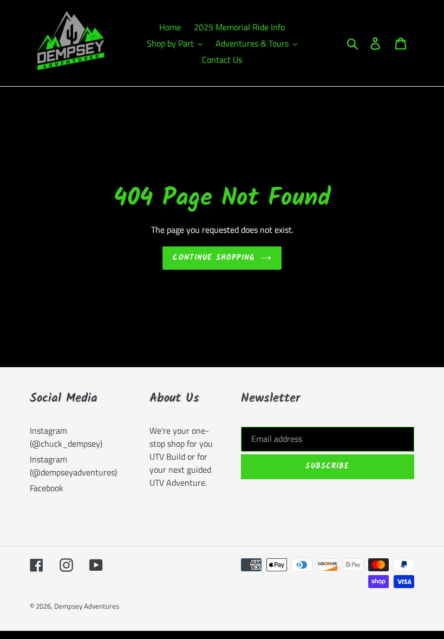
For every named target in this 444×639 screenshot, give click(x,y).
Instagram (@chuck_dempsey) (66, 437)
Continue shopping (213, 258)
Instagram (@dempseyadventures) (73, 466)
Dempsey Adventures (86, 606)
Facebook (46, 487)
